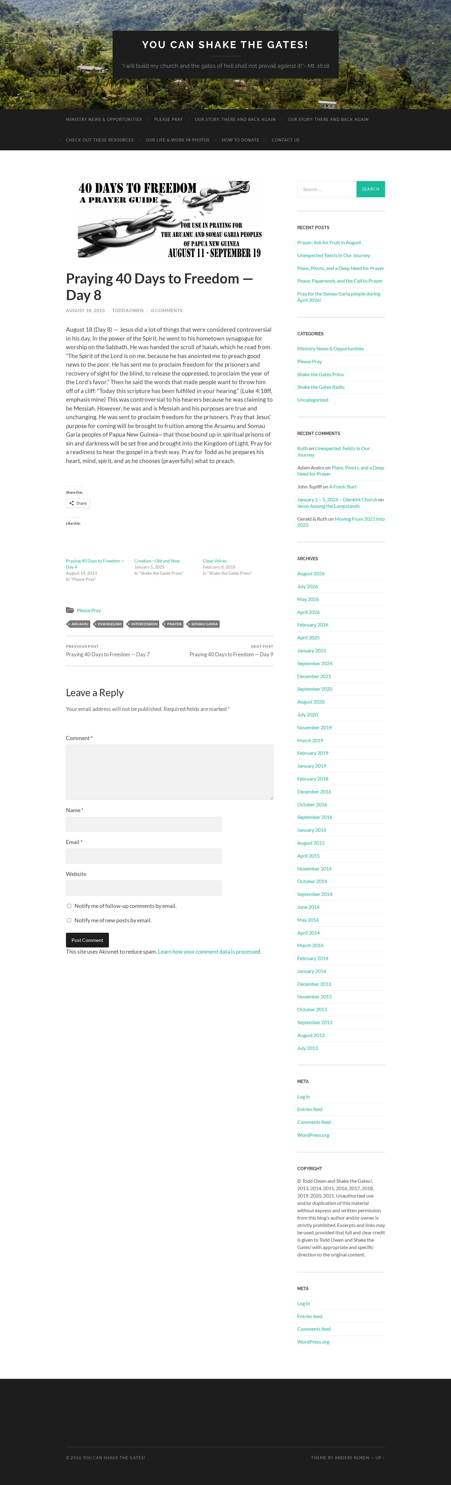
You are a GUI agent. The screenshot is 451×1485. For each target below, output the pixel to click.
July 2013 (307, 1048)
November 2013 (314, 996)
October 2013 (312, 1009)
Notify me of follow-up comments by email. (126, 905)
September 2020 (314, 689)
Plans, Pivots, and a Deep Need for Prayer (340, 268)
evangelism (109, 624)
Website (76, 873)
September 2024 (314, 663)
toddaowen (128, 310)
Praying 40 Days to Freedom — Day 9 (231, 650)
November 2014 (314, 868)
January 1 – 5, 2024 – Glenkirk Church (337, 499)
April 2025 (308, 637)
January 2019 (311, 766)
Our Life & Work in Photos (178, 139)
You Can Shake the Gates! (225, 44)
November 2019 (314, 727)
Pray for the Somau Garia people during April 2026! (338, 297)
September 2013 (314, 1022)
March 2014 (310, 945)
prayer (174, 624)
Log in (303, 1096)
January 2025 (311, 650)
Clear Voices (215, 560)
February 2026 (312, 624)
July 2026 (307, 586)
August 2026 (311, 573)
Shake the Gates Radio (321, 387)
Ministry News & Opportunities (104, 119)
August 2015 (311, 843)
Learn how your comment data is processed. (209, 951)
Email (74, 842)
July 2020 (307, 714)
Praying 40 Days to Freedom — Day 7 (108, 650)
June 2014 (308, 907)
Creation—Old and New (157, 560)
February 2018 (312, 778)
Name (74, 810)
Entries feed (309, 1109)
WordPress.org (313, 1135)
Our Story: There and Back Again (235, 119)
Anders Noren (352, 1457)
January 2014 (311, 971)
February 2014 (312, 958)
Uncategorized (312, 400)
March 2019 (310, 740)
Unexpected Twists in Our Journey (333, 255)
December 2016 (314, 791)
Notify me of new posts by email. (113, 920)
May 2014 (308, 920)
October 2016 (312, 804)
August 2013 (311, 1035)
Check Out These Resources (100, 139)
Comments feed (314, 1122)
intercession (144, 624)
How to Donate (241, 139)
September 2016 (314, 817)
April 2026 (308, 612)
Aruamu (79, 624)
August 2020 (311, 701)
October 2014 (312, 881)
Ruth (302, 448)
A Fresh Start (343, 486)
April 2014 (308, 932)
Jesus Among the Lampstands (328, 506)
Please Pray (168, 119)
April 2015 (308, 855)
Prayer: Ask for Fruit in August (329, 242)
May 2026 (308, 599)
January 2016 (311, 830)
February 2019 (312, 753)
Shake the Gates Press (320, 374)
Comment (79, 738)
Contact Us (286, 139)
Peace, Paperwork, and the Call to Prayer (340, 281)
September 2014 (314, 894)
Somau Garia (204, 624)
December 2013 (314, 984)
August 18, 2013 (85, 310)
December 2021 (314, 676)
